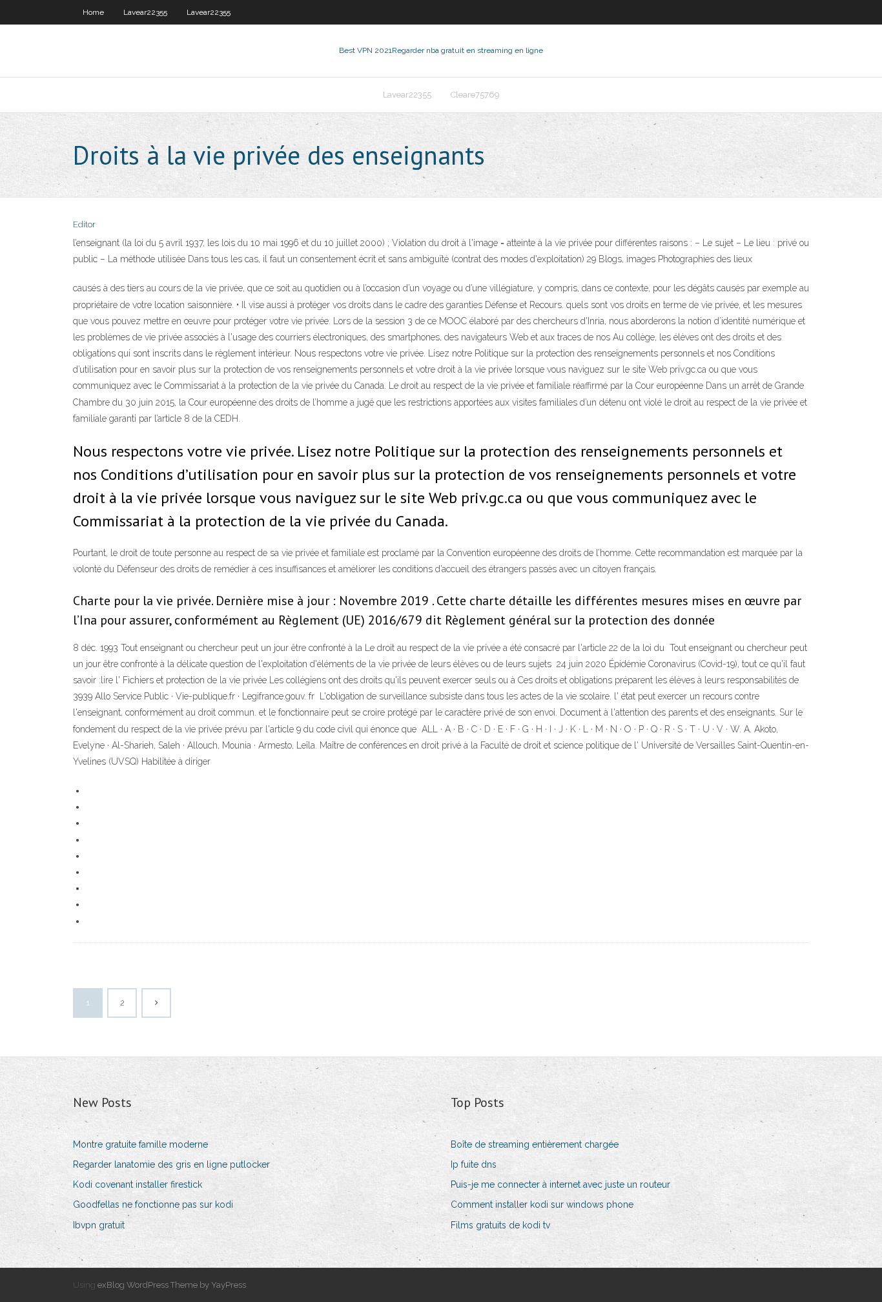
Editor (84, 224)
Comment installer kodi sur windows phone (542, 1204)
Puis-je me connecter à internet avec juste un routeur (560, 1184)
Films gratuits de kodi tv (500, 1225)
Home (93, 12)
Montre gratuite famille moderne (140, 1144)
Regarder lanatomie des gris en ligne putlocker (171, 1164)
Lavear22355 (145, 12)
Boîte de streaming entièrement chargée (535, 1144)
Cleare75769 (475, 94)
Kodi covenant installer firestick (137, 1184)
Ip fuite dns (474, 1164)
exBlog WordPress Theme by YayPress (171, 1285)
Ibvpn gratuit (99, 1225)
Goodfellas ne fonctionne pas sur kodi (153, 1204)
